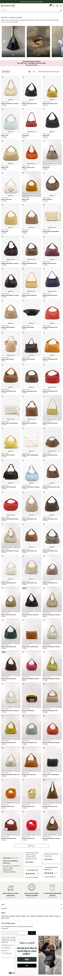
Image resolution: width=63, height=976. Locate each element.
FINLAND (46, 916)
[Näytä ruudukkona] (29, 72)
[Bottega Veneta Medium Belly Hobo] (10, 503)
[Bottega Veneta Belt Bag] (31, 312)
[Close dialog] (59, 937)
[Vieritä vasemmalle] (4, 41)
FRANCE (52, 916)
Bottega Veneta (5, 101)
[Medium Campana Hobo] (31, 152)
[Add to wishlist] (2, 77)
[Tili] (53, 6)
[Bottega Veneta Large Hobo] (52, 248)
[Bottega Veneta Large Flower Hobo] (52, 471)
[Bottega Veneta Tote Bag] (10, 344)
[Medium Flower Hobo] (10, 184)
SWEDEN (18, 916)
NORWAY (23, 916)
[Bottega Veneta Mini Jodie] (10, 791)
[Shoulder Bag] (31, 120)
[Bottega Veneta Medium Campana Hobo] (10, 88)
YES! (27, 959)
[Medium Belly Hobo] (52, 184)
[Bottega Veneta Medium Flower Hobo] (10, 759)
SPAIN (2, 918)
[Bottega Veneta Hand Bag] (31, 344)
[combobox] (31, 10)
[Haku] (61, 10)
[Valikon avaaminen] (61, 6)
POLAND (7, 918)
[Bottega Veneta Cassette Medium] (52, 216)
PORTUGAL (57, 916)
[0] (50, 6)
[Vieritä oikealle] (59, 41)
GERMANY (32, 916)
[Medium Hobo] (10, 120)
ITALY (28, 916)
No (27, 965)
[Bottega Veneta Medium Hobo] (31, 88)
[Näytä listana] (34, 72)
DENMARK (12, 916)
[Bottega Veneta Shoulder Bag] (31, 280)
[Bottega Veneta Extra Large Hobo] (31, 599)
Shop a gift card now (31, 65)
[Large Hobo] (31, 216)
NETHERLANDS (39, 916)
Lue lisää (15, 22)
